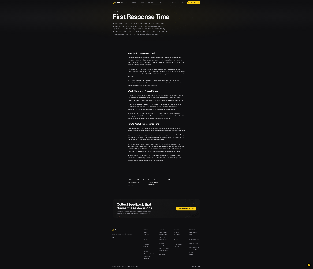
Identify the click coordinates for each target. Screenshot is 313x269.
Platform (133, 2)
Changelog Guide (193, 250)
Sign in (184, 3)
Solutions (141, 2)
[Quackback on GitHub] (113, 237)
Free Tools (176, 246)
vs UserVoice (177, 234)
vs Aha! (176, 239)
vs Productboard (178, 237)
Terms (199, 266)
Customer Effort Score (133, 182)
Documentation (193, 232)
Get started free (192, 3)
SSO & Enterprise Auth (148, 254)
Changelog (146, 244)
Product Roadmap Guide (193, 244)
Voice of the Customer (164, 248)
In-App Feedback (163, 239)
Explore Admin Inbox (185, 208)
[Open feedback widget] (309, 265)
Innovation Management (162, 253)
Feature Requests (163, 232)
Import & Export (147, 256)
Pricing (159, 2)
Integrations (146, 258)
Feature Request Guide (194, 247)
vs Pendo (176, 242)
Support (145, 232)
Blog (190, 234)
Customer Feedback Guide (194, 240)
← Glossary (116, 11)
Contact (191, 254)
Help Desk (130, 185)
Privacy (194, 266)
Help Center (146, 234)
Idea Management (163, 234)
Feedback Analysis (163, 250)
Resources (151, 2)
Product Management (164, 246)
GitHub (175, 3)
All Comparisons (178, 244)
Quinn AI (145, 246)
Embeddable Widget (148, 249)
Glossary (191, 237)
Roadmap (145, 242)
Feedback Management (162, 242)
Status (145, 237)
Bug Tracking (162, 237)
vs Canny (176, 232)
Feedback (145, 239)
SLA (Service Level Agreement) (136, 180)
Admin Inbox (171, 180)
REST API (145, 251)
